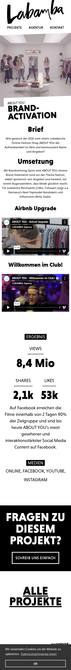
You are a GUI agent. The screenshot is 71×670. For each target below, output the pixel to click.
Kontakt (57, 27)
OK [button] (36, 663)
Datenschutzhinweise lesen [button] (39, 654)
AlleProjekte (35, 596)
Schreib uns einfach (35, 558)
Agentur (36, 27)
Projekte (14, 27)
